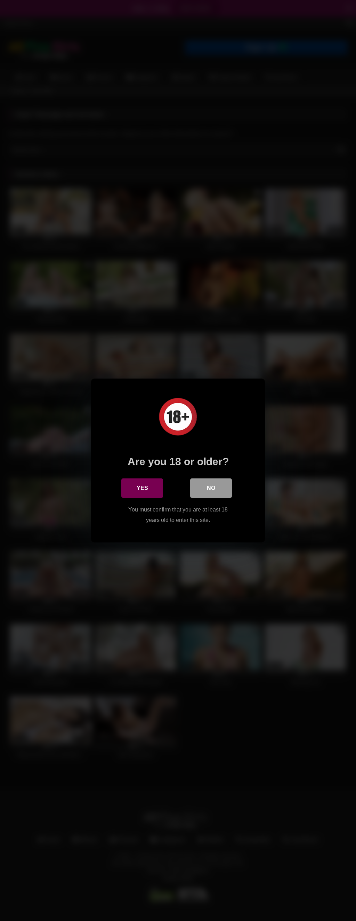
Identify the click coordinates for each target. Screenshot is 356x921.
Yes (142, 488)
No (211, 488)
